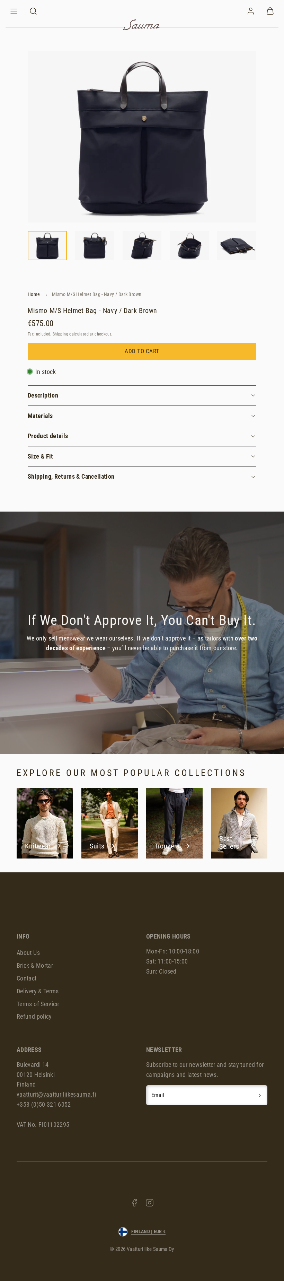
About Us (28, 952)
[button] (14, 11)
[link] (250, 11)
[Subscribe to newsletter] (259, 1095)
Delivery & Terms (38, 991)
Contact (27, 978)
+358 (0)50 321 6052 (44, 1104)
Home (34, 294)
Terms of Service (38, 1004)
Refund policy (34, 1016)
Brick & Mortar (35, 965)
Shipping (60, 334)
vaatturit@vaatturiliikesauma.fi (56, 1094)
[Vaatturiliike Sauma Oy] (142, 24)
